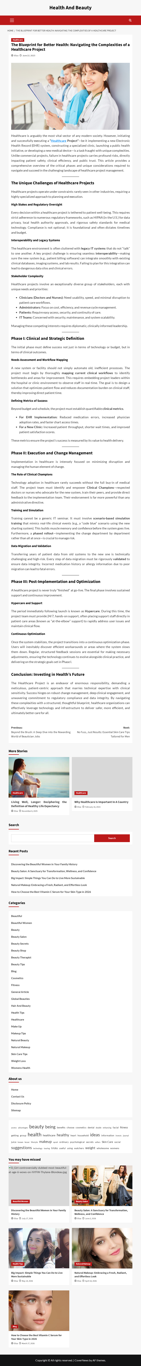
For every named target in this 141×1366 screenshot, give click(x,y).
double (98, 1127)
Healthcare (18, 39)
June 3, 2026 (90, 1218)
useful (62, 1148)
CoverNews (82, 1360)
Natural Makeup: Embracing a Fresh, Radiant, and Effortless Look (49, 884)
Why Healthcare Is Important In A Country (101, 802)
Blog (14, 971)
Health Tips (17, 1012)
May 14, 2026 (27, 1281)
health (34, 1134)
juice (13, 1142)
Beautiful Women (21, 922)
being (50, 1126)
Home (14, 1089)
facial (116, 1127)
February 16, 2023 (92, 807)
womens (114, 1148)
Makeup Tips (18, 1033)
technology (37, 1148)
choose (70, 1127)
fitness (124, 1127)
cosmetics (81, 1127)
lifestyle (34, 1142)
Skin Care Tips (19, 1054)
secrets (90, 1142)
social (117, 1142)
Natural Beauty (20, 1040)
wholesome (103, 1148)
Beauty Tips (18, 964)
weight (90, 1148)
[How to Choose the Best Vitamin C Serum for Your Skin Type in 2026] (39, 1310)
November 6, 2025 (29, 811)
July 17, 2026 (27, 1218)
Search (14, 825)
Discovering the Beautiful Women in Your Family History (44, 864)
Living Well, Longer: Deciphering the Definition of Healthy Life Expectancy (39, 804)
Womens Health (20, 1067)
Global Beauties (20, 998)
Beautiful (16, 916)
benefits (61, 1127)
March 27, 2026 (28, 1343)
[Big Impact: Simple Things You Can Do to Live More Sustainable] (39, 1248)
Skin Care (107, 1141)
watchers (79, 1148)
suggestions (21, 1147)
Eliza (16, 55)
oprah (55, 1142)
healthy (63, 1135)
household (83, 1135)
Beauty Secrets (20, 943)
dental (91, 1127)
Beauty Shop (18, 950)
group (23, 1135)
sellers (97, 1142)
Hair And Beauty (21, 1005)
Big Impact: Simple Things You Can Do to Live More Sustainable (48, 878)
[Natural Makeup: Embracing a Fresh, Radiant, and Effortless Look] (102, 1248)
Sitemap (16, 1110)
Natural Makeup (20, 1047)
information (107, 1135)
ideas (95, 1134)
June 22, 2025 (29, 55)
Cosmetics (17, 978)
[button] (12, 20)
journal (126, 1135)
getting (15, 1135)
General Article (20, 991)
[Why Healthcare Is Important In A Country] (102, 777)
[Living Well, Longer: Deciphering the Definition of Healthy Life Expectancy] (39, 777)
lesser (27, 1142)
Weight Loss (18, 1060)
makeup (45, 1141)
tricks (54, 1148)
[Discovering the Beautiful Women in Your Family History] (39, 1185)
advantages (23, 1127)
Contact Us (17, 1096)
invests (119, 1135)
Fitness (15, 985)
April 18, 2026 (91, 1281)
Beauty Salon (19, 936)
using (70, 1148)
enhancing (107, 1127)
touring (47, 1148)
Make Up (16, 1026)
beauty (36, 1126)
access (14, 1127)
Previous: (40, 732)
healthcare (49, 1135)
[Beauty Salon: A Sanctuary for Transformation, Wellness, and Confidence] (102, 1185)
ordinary (64, 1142)
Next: (103, 732)
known (20, 1142)
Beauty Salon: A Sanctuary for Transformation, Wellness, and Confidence (53, 871)
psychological (77, 1142)
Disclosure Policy (21, 1103)
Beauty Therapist (21, 957)
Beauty (15, 929)
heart (73, 1135)
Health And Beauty (70, 7)
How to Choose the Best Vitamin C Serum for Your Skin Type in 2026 (51, 891)
